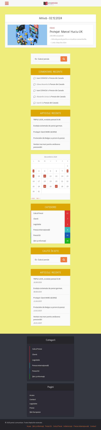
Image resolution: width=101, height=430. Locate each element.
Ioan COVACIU (42, 78)
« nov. (33, 198)
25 (45, 186)
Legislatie (33, 403)
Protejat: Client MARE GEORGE (45, 132)
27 (56, 186)
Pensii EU (48, 426)
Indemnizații (68, 426)
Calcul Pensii (57, 426)
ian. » (38, 198)
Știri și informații (38, 426)
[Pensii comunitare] (50, 3)
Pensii (32, 408)
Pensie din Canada (56, 78)
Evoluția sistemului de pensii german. (47, 126)
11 (45, 176)
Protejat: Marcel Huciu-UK (66, 31)
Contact (33, 399)
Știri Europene (35, 412)
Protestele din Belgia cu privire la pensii (49, 138)
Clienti (52, 28)
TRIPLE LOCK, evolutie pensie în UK (46, 119)
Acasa (32, 395)
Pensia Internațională (81, 426)
